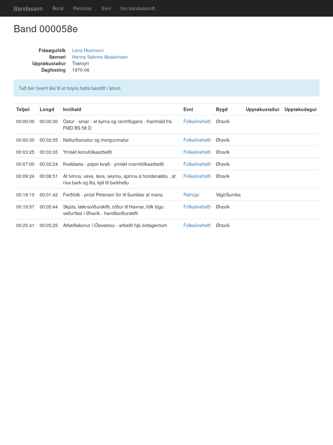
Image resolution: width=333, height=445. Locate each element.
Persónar (82, 8)
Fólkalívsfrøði (197, 121)
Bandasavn (28, 8)
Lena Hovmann (88, 50)
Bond (58, 8)
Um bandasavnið (137, 8)
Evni (106, 8)
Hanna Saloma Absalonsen (100, 56)
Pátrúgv (191, 194)
